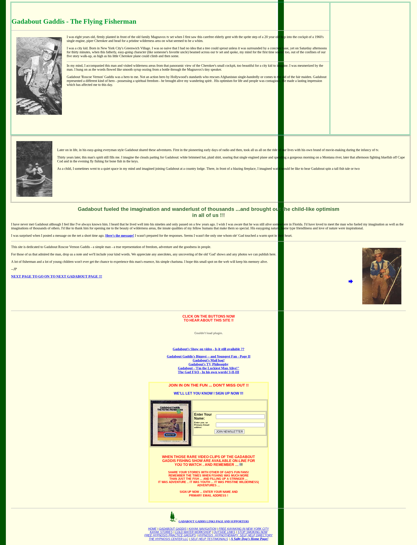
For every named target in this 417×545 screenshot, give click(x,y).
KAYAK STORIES (161, 532)
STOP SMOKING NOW (252, 532)
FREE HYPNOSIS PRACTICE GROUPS (170, 535)
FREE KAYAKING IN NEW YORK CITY (244, 528)
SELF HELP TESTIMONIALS (209, 539)
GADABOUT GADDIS (173, 528)
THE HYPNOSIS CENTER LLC (168, 539)
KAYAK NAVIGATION (202, 528)
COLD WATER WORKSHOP (193, 532)
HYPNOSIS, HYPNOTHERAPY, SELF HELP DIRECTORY (235, 535)
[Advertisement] (345, 68)
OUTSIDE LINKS (224, 532)
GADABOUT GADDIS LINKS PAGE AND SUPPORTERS (214, 521)
